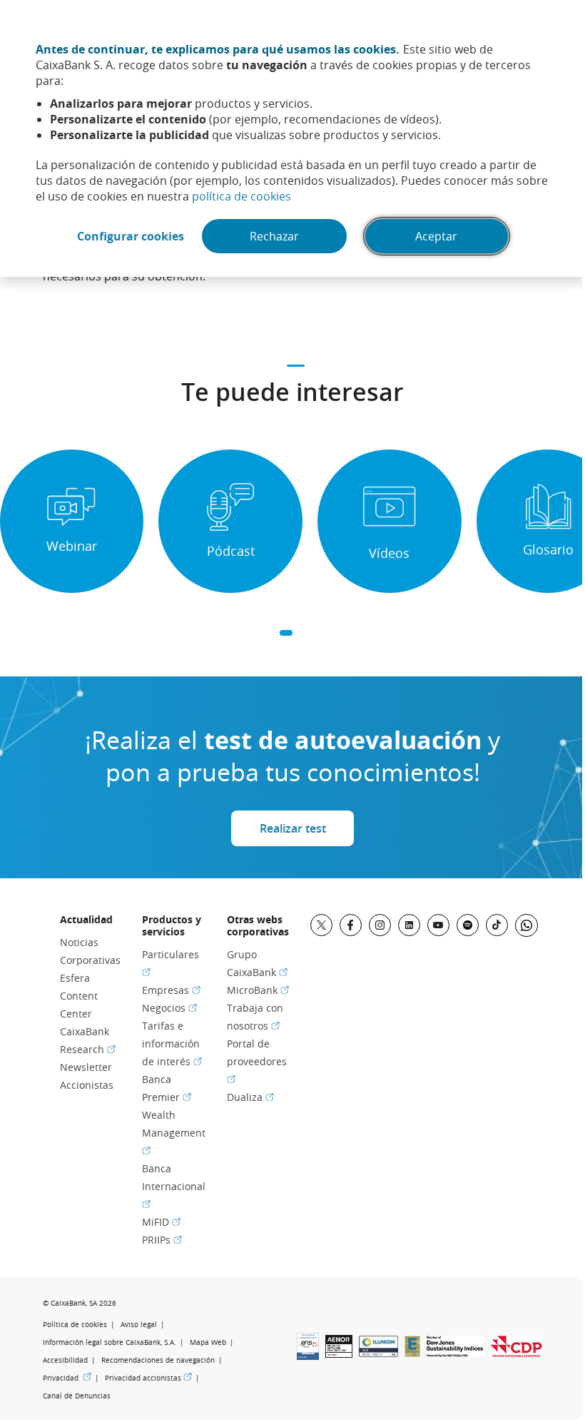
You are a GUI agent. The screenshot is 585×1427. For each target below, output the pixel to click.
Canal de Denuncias (77, 1396)
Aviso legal (139, 1324)
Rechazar (274, 236)
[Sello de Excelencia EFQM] (412, 1353)
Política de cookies (75, 1324)
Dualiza (250, 1097)
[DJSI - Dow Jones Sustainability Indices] (455, 1353)
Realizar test (293, 828)
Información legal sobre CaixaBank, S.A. (109, 1342)
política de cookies (241, 196)
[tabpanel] (72, 522)
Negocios (169, 1008)
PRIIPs (162, 1239)
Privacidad (67, 1378)
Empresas (171, 990)
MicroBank (258, 990)
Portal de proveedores (257, 1061)
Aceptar (436, 236)
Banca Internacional (173, 1185)
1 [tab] (286, 633)
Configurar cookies (130, 236)
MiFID (161, 1222)
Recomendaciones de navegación (158, 1360)
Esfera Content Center (79, 995)
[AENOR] (338, 1353)
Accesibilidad (65, 1360)
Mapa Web (208, 1342)
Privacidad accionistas (148, 1378)
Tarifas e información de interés (172, 1043)
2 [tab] (302, 633)
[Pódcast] (230, 522)
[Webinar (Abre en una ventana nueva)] (72, 522)
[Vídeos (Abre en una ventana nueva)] (389, 522)
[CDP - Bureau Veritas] (516, 1353)
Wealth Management (173, 1132)
